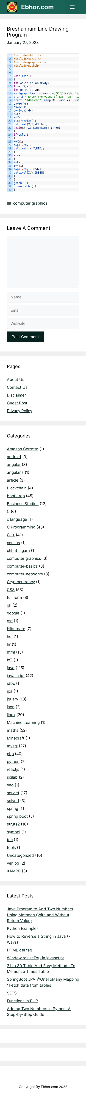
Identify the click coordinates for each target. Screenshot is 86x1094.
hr (9, 644)
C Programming (21, 527)
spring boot (17, 816)
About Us (15, 379)
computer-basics (22, 566)
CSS (11, 589)
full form (14, 597)
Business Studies (23, 503)
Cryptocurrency (21, 582)
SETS (12, 993)
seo (10, 785)
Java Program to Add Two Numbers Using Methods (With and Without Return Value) (40, 915)
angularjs (15, 472)
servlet (13, 793)
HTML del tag (19, 950)
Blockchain (17, 488)
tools (11, 847)
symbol (13, 832)
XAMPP (14, 871)
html (11, 652)
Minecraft (15, 738)
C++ (11, 535)
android (14, 456)
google (13, 613)
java (10, 668)
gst (10, 621)
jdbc (11, 683)
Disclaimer (16, 395)
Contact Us (17, 387)
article (12, 480)
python (13, 761)
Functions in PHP (22, 1001)
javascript (16, 675)
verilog (13, 863)
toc (10, 839)
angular (14, 464)
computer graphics (30, 203)
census (13, 542)
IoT (9, 660)
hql (9, 636)
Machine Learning (23, 722)
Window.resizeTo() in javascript (35, 958)
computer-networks (25, 574)
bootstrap (16, 496)
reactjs (13, 769)
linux (11, 714)
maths (12, 730)
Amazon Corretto (22, 449)
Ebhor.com (37, 7)
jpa (9, 691)
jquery (12, 699)
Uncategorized (20, 855)
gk (9, 605)
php (10, 753)
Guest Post (17, 403)
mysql (12, 746)
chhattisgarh (18, 550)
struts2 (13, 824)
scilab (12, 777)
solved (13, 800)
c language (17, 519)
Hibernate (16, 628)
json (10, 707)
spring (12, 808)
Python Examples (23, 928)
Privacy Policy (19, 410)
